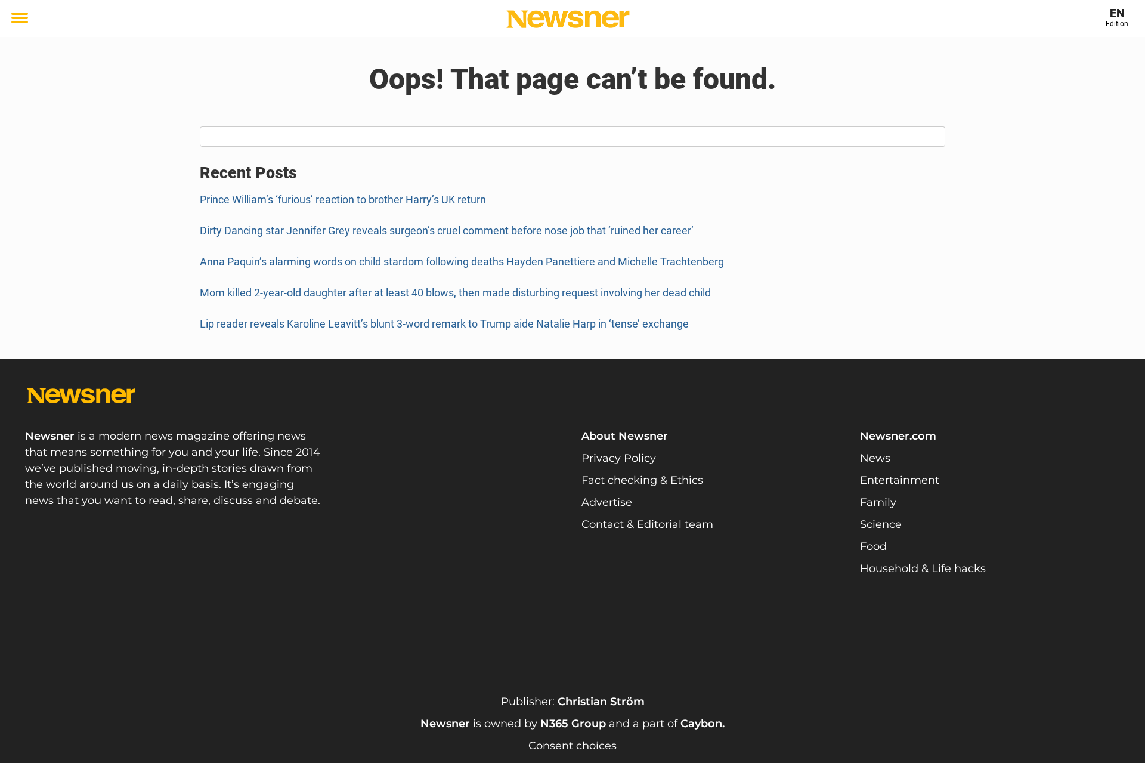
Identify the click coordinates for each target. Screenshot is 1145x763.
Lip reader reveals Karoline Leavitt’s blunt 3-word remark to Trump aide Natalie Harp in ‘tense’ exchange (444, 323)
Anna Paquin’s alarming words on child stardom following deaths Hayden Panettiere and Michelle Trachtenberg (462, 261)
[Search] (937, 136)
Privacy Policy (618, 458)
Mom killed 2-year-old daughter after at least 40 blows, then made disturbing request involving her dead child (455, 292)
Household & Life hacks (923, 568)
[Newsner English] (568, 19)
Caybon (701, 723)
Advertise (606, 502)
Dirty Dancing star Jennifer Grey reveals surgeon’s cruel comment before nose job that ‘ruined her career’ (447, 230)
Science (881, 524)
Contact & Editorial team (647, 524)
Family (878, 502)
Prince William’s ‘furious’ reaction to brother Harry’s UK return (343, 199)
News (875, 458)
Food (873, 546)
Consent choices (572, 745)
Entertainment (899, 480)
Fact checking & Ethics (642, 480)
